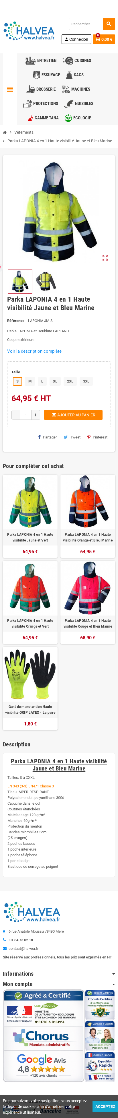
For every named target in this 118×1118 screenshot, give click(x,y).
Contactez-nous (20, 4)
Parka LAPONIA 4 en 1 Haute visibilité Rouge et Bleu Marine (88, 623)
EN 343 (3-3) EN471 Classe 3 (30, 786)
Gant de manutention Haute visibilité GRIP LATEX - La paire (30, 710)
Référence (15, 321)
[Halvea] (28, 30)
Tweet (75, 437)
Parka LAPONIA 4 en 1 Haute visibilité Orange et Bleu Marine (88, 537)
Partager (50, 437)
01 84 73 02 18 (52, 4)
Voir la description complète (34, 351)
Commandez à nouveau (94, 4)
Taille (15, 372)
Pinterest (100, 437)
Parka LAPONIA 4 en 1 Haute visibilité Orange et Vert (30, 623)
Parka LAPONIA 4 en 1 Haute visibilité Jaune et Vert (30, 537)
